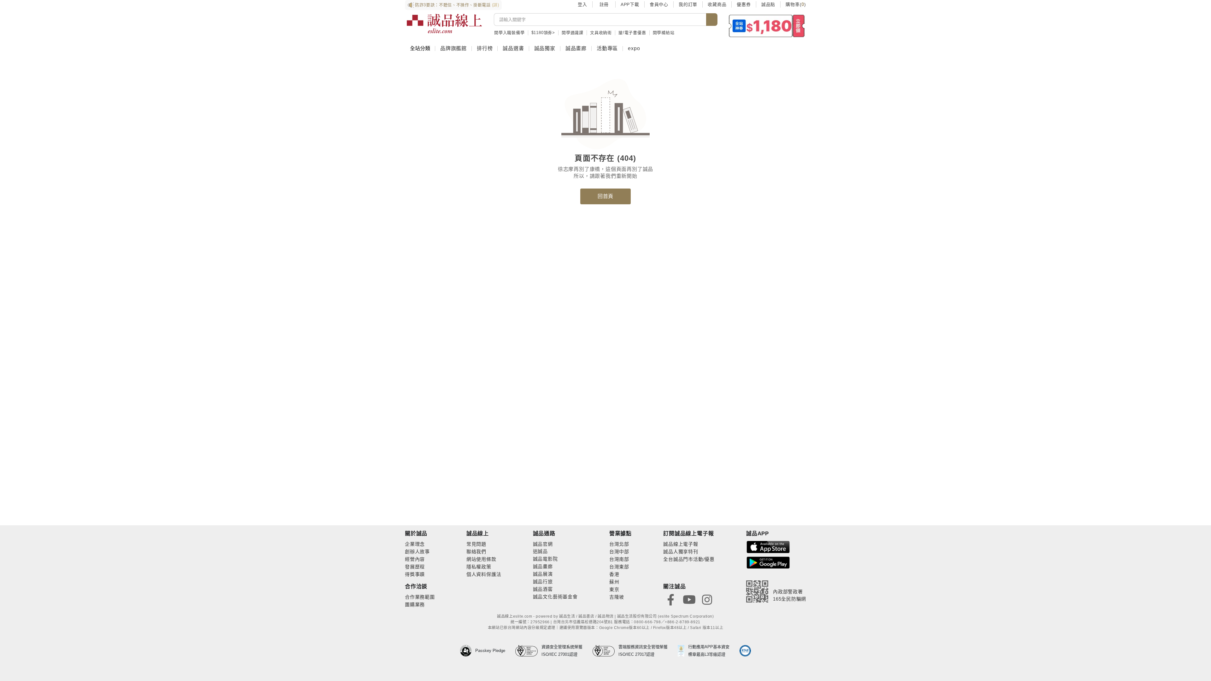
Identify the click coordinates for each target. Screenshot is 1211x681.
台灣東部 (619, 566)
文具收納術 (601, 32)
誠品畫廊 (576, 48)
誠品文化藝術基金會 (555, 596)
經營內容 (415, 559)
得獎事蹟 (415, 574)
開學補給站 (664, 32)
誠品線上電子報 (680, 544)
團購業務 (415, 604)
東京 (614, 589)
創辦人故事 (417, 551)
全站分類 (420, 48)
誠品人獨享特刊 (680, 551)
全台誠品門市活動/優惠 (689, 559)
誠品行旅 (543, 581)
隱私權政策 (478, 566)
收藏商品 (717, 4)
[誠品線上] (444, 23)
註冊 (604, 4)
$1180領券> (543, 32)
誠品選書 (513, 48)
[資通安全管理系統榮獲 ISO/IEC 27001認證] (528, 650)
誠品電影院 (545, 559)
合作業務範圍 (420, 597)
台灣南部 (619, 559)
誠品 (543, 551)
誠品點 (768, 4)
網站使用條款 (481, 559)
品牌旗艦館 (453, 48)
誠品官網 (543, 544)
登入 (582, 4)
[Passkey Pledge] (467, 650)
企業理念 (415, 544)
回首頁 (605, 196)
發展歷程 (415, 566)
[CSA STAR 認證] (745, 650)
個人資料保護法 (483, 574)
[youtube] (689, 599)
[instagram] (707, 599)
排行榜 (485, 48)
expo (634, 48)
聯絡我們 (476, 551)
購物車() (796, 4)
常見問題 (476, 544)
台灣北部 (619, 544)
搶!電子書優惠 (632, 32)
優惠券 (744, 4)
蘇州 (614, 582)
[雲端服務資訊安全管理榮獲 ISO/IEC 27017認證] (606, 650)
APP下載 (630, 4)
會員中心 (659, 4)
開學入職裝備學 (509, 32)
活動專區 (607, 48)
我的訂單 (688, 4)
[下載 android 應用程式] (768, 562)
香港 (614, 574)
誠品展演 (543, 574)
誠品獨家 (544, 48)
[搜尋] (711, 19)
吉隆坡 (616, 597)
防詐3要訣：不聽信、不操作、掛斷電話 (457, 5)
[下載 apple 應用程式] (768, 546)
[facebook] (670, 599)
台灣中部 (619, 551)
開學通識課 (572, 32)
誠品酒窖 (543, 589)
